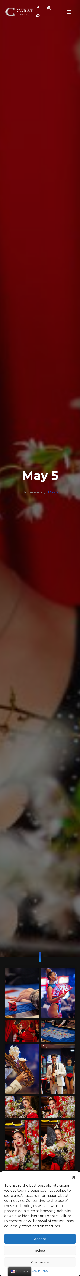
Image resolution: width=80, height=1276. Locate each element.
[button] (73, 1177)
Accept (40, 1239)
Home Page (32, 492)
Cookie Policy (40, 1270)
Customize (40, 1262)
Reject (40, 1250)
